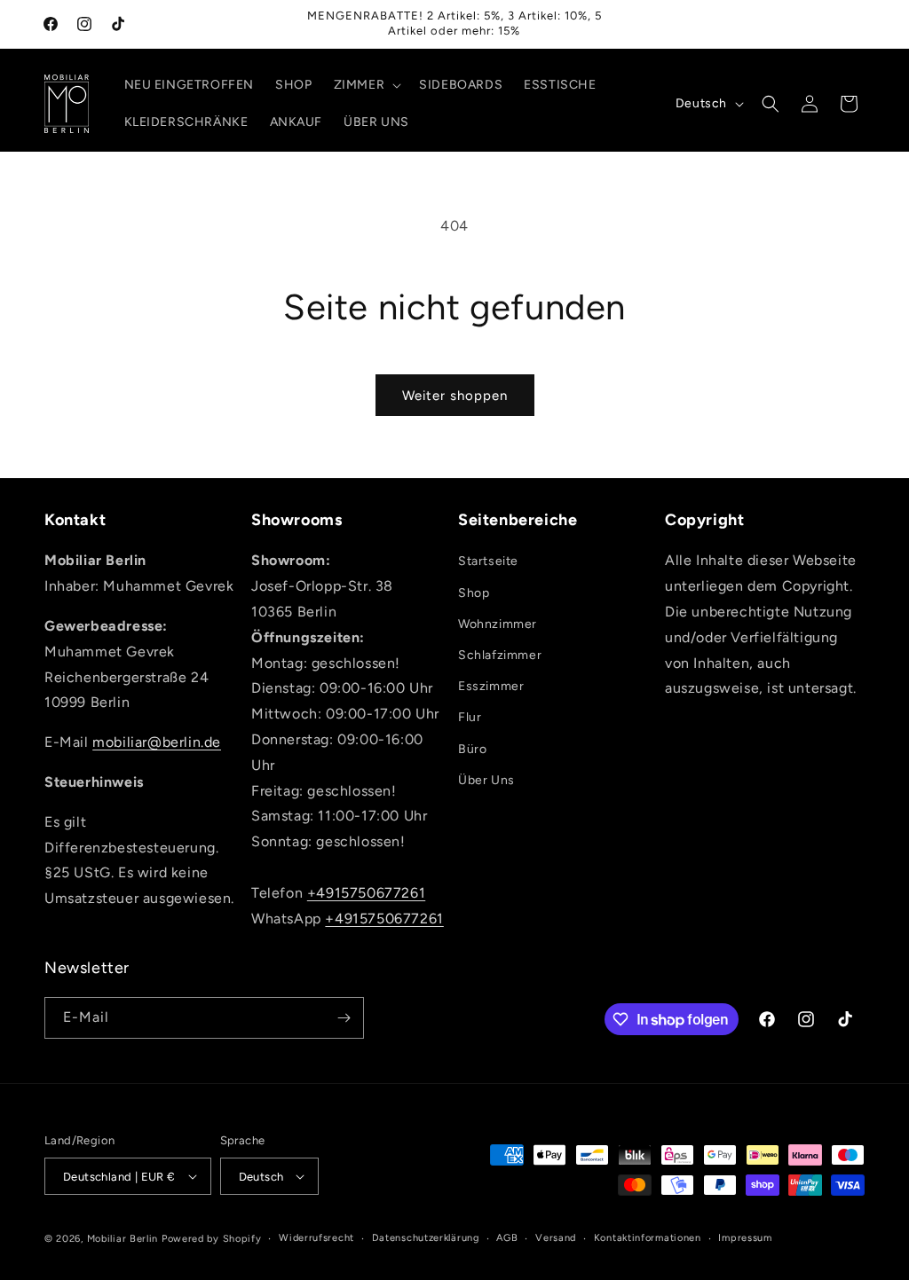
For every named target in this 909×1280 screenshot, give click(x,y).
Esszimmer (491, 686)
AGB (507, 1238)
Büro (472, 749)
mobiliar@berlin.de (156, 742)
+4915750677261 (366, 892)
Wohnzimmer (497, 624)
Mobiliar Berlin (123, 1239)
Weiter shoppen (455, 396)
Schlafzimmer (499, 655)
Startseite (488, 561)
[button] (366, 85)
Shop (473, 593)
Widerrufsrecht (316, 1238)
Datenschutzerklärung (425, 1238)
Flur (469, 717)
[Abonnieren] (343, 1018)
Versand (555, 1238)
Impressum (744, 1238)
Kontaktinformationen (647, 1238)
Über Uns (486, 780)
